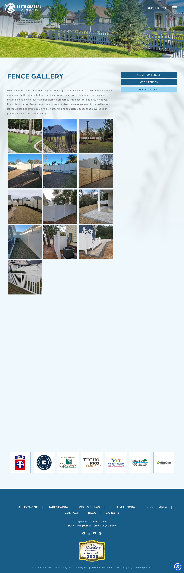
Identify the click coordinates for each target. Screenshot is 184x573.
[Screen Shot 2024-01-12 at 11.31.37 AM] (60, 171)
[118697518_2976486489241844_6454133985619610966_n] (60, 313)
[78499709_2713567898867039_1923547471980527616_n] (60, 242)
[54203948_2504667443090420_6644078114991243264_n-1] (25, 207)
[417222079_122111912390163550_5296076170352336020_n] (25, 348)
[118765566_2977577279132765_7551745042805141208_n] (96, 277)
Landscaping (27, 507)
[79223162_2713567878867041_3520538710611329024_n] (60, 207)
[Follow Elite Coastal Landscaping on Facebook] (83, 534)
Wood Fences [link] (149, 82)
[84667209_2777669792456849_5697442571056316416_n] (96, 171)
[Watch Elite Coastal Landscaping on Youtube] (94, 534)
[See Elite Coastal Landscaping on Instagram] (89, 534)
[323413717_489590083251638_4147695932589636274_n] (96, 419)
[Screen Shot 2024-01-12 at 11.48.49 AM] (25, 242)
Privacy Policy (83, 567)
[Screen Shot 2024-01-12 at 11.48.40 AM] (25, 171)
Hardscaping (59, 507)
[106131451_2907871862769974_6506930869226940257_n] (25, 313)
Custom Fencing (122, 507)
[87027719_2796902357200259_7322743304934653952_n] (96, 207)
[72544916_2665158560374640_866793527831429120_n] (96, 136)
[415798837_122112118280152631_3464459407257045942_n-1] (25, 136)
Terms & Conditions (102, 567)
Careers (112, 512)
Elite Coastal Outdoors (22, 8)
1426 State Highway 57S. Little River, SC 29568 (92, 526)
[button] (174, 8)
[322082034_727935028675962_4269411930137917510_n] (60, 348)
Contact (72, 512)
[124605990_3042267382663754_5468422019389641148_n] (25, 277)
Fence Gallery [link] (149, 89)
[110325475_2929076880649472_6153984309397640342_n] (60, 419)
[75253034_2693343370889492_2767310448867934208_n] (60, 277)
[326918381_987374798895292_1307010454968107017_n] (96, 384)
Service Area (156, 507)
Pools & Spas (89, 507)
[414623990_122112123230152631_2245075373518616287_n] (96, 313)
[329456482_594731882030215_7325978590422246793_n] (96, 348)
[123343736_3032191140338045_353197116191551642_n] (60, 384)
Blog (92, 512)
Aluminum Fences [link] (149, 74)
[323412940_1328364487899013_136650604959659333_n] (25, 419)
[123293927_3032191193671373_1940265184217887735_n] (96, 242)
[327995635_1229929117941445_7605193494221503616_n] (25, 384)
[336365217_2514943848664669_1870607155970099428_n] (60, 136)
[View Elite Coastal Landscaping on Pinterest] (100, 534)
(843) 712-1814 (157, 7)
